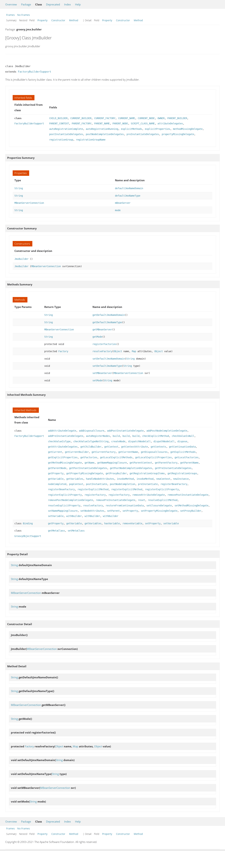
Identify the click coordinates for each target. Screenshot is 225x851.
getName (89, 462)
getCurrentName (128, 452)
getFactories (88, 457)
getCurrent (55, 452)
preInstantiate (148, 484)
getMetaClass (56, 530)
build (116, 436)
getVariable (55, 478)
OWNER (161, 118)
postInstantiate (96, 484)
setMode (97, 380)
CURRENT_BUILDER (80, 118)
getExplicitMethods (183, 452)
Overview (11, 4)
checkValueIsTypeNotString (90, 441)
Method (73, 20)
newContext (163, 478)
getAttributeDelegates (63, 446)
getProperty (55, 473)
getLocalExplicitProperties (153, 457)
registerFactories (104, 344)
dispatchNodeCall (139, 441)
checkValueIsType (59, 441)
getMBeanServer (102, 329)
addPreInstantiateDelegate (65, 436)
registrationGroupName (90, 139)
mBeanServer (122, 202)
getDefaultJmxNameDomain (108, 315)
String (18, 188)
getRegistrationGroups (182, 473)
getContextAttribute (134, 446)
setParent (113, 510)
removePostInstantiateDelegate (188, 494)
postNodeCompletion (122, 484)
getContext (111, 446)
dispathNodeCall (164, 441)
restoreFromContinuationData (125, 505)
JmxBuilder (21, 258)
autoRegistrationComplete (66, 129)
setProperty (130, 510)
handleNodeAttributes (100, 478)
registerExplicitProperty (162, 489)
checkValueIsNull (183, 436)
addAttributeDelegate (62, 430)
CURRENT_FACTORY (104, 118)
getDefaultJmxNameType (107, 322)
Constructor (58, 20)
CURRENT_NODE (146, 118)
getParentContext (141, 462)
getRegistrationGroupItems (147, 473)
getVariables (74, 478)
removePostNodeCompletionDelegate (70, 500)
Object (118, 351)
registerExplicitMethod (93, 489)
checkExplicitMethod (155, 436)
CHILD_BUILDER (58, 118)
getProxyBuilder (116, 473)
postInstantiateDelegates (66, 134)
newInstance (181, 478)
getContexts (158, 446)
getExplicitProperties (63, 457)
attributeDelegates (170, 123)
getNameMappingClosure (112, 462)
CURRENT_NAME (126, 118)
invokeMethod (125, 478)
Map (134, 351)
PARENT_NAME (102, 123)
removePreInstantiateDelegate (115, 500)
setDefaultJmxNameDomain (108, 358)
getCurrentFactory (103, 452)
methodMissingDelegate (187, 129)
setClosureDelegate (159, 505)
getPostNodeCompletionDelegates (131, 468)
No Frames (23, 15)
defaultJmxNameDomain (129, 188)
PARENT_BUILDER (177, 118)
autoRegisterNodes (98, 436)
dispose (182, 441)
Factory (63, 351)
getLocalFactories (186, 457)
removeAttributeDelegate (148, 494)
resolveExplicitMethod (162, 500)
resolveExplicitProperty (64, 505)
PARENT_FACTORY (81, 123)
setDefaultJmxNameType (107, 365)
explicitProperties (157, 129)
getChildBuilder (90, 446)
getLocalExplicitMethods (116, 457)
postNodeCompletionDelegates (105, 134)
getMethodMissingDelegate (65, 462)
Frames (10, 15)
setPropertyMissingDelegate (159, 510)
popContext (76, 484)
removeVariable (132, 523)
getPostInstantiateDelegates (88, 468)
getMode (97, 336)
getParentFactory (166, 462)
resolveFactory (102, 351)
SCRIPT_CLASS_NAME (143, 123)
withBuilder (74, 516)
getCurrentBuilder (77, 452)
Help (78, 4)
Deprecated (53, 4)
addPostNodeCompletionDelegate (166, 430)
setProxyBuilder (190, 510)
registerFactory (95, 494)
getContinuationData (182, 446)
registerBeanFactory (173, 484)
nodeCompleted (57, 484)
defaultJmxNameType (127, 195)
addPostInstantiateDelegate (125, 430)
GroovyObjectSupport (27, 536)
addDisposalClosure (91, 430)
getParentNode (57, 468)
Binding (28, 523)
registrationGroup (61, 139)
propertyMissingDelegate (178, 134)
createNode (118, 441)
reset (141, 500)
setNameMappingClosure (63, 510)
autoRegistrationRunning (102, 129)
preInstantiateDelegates (143, 134)
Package (26, 4)
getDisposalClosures (154, 452)
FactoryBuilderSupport (34, 71)
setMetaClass (76, 530)
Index (67, 4)
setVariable (55, 516)
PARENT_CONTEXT (59, 123)
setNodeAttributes (92, 510)
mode (118, 210)
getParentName (189, 462)
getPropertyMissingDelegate (84, 473)
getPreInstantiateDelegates (173, 468)
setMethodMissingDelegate (191, 505)
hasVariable (112, 523)
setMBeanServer (102, 373)
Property (42, 20)
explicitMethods (131, 129)
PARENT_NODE (120, 123)
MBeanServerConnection (29, 202)
